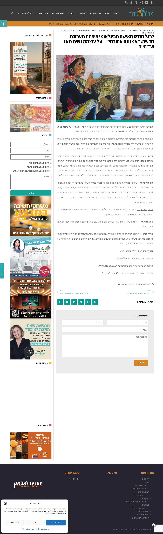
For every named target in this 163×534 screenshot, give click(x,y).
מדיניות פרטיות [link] (138, 488)
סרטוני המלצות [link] (138, 508)
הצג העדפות (14, 522)
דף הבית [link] (150, 30)
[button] (5, 503)
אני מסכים (56, 522)
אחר (15, 171)
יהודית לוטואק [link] (119, 529)
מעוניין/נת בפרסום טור (39, 163)
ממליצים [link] (145, 505)
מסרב (34, 522)
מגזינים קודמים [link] (143, 514)
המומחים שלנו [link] (143, 492)
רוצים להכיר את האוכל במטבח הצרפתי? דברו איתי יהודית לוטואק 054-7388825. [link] (88, 23)
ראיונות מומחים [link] (143, 511)
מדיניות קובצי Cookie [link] (42, 529)
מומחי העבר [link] (139, 495)
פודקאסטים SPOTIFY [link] (135, 501)
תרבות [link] (142, 30)
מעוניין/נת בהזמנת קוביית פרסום (34, 171)
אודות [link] (147, 482)
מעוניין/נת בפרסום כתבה (38, 167)
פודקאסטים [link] (144, 498)
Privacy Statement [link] (28, 529)
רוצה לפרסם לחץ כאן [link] (140, 518)
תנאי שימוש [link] (139, 485)
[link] (3, 23)
